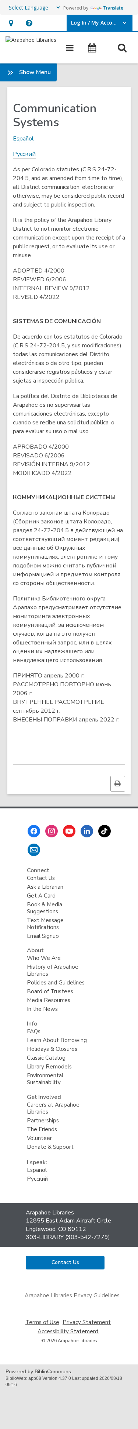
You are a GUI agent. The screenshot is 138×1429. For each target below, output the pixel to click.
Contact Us (41, 878)
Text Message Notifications (45, 924)
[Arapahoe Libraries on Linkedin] (87, 831)
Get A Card (41, 895)
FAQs (33, 1031)
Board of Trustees (50, 991)
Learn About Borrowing (57, 1040)
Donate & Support (50, 1147)
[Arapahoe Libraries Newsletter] (34, 850)
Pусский (24, 154)
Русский (37, 1179)
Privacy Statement (87, 1322)
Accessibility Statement (68, 1331)
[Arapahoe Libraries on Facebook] (34, 831)
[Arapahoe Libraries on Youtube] (69, 831)
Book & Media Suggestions (44, 908)
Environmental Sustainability (45, 1079)
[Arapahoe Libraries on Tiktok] (104, 831)
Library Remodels (49, 1066)
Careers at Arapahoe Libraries (53, 1108)
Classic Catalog (46, 1057)
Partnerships (43, 1120)
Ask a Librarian (45, 887)
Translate (113, 8)
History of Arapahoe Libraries (52, 970)
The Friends (42, 1129)
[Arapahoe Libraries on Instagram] (51, 831)
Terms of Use (42, 1322)
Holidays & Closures (52, 1049)
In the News (42, 1009)
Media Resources (48, 1000)
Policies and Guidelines (56, 982)
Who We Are (44, 958)
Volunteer (39, 1138)
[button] (11, 23)
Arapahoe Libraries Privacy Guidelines (72, 1295)
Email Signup (43, 936)
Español (24, 139)
